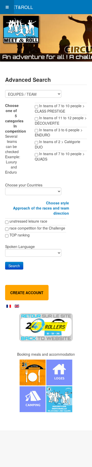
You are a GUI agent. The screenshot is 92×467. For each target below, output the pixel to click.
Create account (26, 292)
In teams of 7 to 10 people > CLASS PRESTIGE (60, 108)
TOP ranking (19, 234)
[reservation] (46, 386)
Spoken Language (20, 246)
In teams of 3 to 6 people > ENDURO (59, 132)
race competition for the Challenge (37, 228)
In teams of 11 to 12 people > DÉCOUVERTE (61, 120)
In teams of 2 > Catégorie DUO (57, 144)
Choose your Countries (23, 184)
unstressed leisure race (28, 221)
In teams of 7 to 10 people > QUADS (60, 156)
